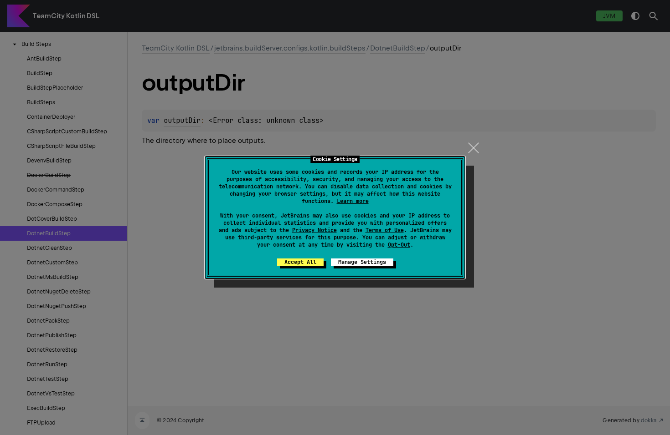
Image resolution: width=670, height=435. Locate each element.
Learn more (353, 201)
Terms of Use (385, 230)
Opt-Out (399, 244)
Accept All (300, 262)
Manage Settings (362, 262)
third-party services (270, 237)
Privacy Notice (314, 230)
